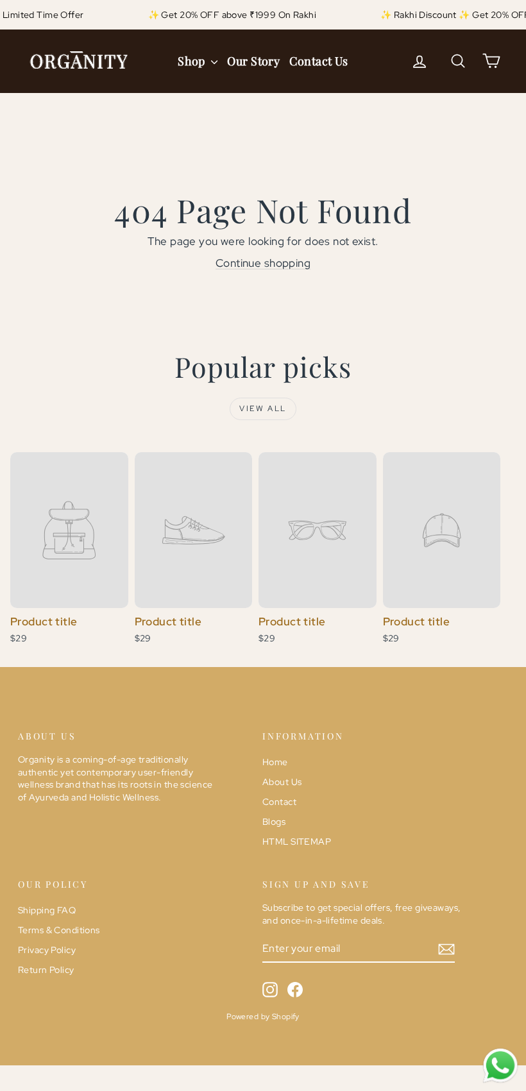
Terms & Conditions (59, 930)
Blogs (273, 821)
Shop (193, 61)
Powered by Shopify (263, 1016)
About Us (281, 782)
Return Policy (46, 970)
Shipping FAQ (47, 910)
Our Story (253, 61)
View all (262, 408)
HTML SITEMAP (296, 841)
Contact (279, 802)
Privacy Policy (47, 950)
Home (275, 762)
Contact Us (318, 61)
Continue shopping (263, 263)
